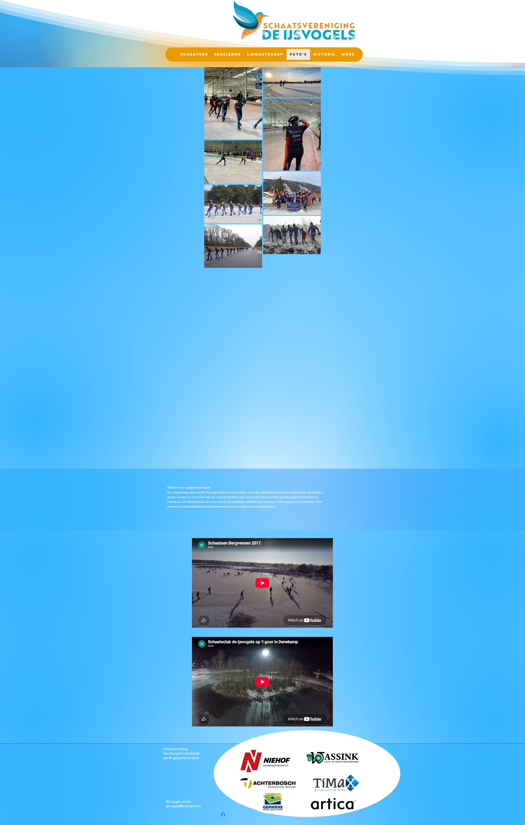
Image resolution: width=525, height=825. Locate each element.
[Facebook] (223, 814)
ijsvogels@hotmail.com (183, 806)
